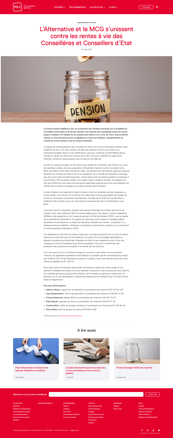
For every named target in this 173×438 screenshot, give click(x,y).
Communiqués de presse (86, 22)
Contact (91, 423)
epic (152, 433)
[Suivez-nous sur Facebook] (142, 430)
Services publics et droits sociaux (71, 316)
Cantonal (66, 409)
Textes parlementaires (146, 409)
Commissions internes (96, 414)
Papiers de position (145, 412)
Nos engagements (77, 7)
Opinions (16, 420)
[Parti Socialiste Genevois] (24, 7)
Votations (16, 406)
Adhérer (116, 406)
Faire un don (117, 409)
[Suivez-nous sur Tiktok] (153, 430)
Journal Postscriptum (20, 414)
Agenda (141, 406)
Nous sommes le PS (95, 406)
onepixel (157, 433)
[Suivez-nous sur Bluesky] (159, 430)
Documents (92, 420)
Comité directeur (94, 409)
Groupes (91, 412)
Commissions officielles (71, 414)
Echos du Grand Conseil (21, 417)
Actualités (58, 7)
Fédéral (65, 406)
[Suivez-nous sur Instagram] (148, 430)
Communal (67, 412)
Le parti (112, 7)
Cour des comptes (69, 417)
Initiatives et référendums (22, 409)
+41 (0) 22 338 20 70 (61, 430)
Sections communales (95, 417)
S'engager (146, 7)
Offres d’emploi (144, 414)
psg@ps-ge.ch (74, 430)
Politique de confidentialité (148, 417)
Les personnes (96, 7)
